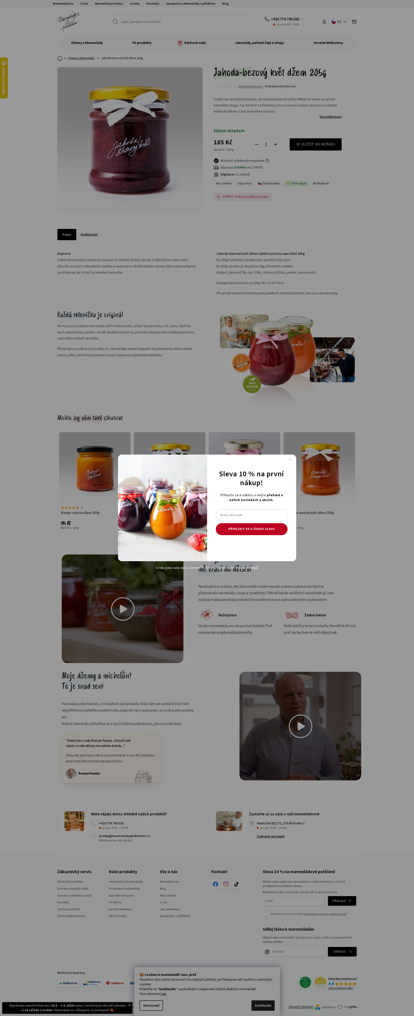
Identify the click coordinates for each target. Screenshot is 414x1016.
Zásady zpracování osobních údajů (231, 568)
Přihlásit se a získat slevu (251, 529)
